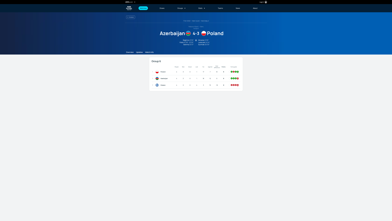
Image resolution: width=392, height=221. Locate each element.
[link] (143, 8)
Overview (130, 52)
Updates (139, 52)
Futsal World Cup (129, 8)
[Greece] (157, 85)
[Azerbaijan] (157, 78)
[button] (181, 8)
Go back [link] (131, 17)
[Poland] (157, 71)
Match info (149, 52)
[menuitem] (147, 8)
